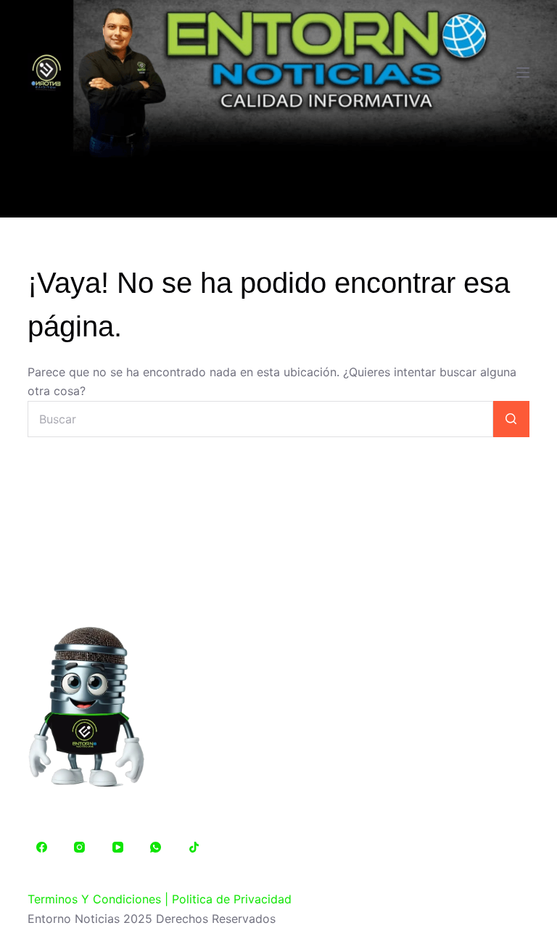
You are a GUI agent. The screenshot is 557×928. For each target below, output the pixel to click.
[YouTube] (117, 847)
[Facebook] (41, 847)
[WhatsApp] (156, 847)
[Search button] (511, 419)
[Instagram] (80, 847)
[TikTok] (193, 847)
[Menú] (522, 72)
